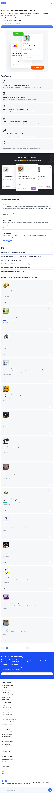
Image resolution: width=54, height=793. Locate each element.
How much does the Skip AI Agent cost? (11, 260)
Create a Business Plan (6, 707)
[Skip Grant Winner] (48, 308)
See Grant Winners (6, 690)
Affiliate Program (5, 766)
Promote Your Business (6, 738)
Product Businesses (6, 751)
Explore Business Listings (7, 724)
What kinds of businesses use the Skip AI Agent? (13, 271)
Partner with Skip (5, 768)
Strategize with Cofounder (7, 705)
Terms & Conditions (35, 790)
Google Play (48, 782)
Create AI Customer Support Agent (9, 719)
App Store (37, 782)
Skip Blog (4, 761)
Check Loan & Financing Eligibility (9, 694)
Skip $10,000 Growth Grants (8, 687)
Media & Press (5, 773)
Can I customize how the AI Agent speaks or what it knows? (16, 267)
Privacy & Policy (44, 790)
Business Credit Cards (6, 697)
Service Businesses (6, 749)
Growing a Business (6, 746)
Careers (3, 771)
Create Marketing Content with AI (9, 716)
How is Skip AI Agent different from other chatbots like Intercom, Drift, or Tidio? (21, 256)
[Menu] (51, 3)
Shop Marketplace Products (8, 727)
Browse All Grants (5, 692)
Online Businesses (5, 753)
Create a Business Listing (7, 714)
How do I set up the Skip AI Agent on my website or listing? (15, 264)
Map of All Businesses (6, 736)
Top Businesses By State (7, 731)
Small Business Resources (7, 759)
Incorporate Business (6, 709)
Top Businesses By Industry (7, 729)
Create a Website (5, 712)
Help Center (4, 764)
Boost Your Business (27, 27)
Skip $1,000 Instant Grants (7, 685)
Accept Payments (5, 699)
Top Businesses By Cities (7, 734)
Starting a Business (6, 744)
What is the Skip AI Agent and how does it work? (13, 252)
